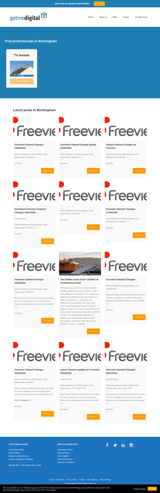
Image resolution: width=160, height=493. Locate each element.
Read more (47, 171)
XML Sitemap (92, 480)
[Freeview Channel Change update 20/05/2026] (80, 129)
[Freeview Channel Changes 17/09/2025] (126, 193)
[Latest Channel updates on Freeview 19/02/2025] (80, 354)
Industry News (63, 453)
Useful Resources (65, 459)
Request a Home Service (19, 456)
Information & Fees (65, 450)
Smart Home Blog (16, 450)
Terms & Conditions (56, 480)
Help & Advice (14, 453)
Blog (115, 17)
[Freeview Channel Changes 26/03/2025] (34, 354)
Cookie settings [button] (140, 489)
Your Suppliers (63, 456)
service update (48, 304)
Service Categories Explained (21, 459)
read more (18, 163)
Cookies (82, 480)
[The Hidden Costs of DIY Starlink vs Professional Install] (80, 263)
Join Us (99, 4)
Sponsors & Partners (66, 462)
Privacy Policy (71, 480)
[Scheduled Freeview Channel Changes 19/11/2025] (34, 193)
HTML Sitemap (105, 480)
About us (103, 17)
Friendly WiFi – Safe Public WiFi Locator (25, 465)
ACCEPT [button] (152, 489)
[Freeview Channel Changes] (126, 263)
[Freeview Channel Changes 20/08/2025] (34, 263)
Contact (126, 17)
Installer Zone (141, 17)
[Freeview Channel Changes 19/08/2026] (34, 129)
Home (91, 17)
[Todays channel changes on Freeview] (126, 129)
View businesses (21, 81)
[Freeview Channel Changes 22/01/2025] (126, 354)
